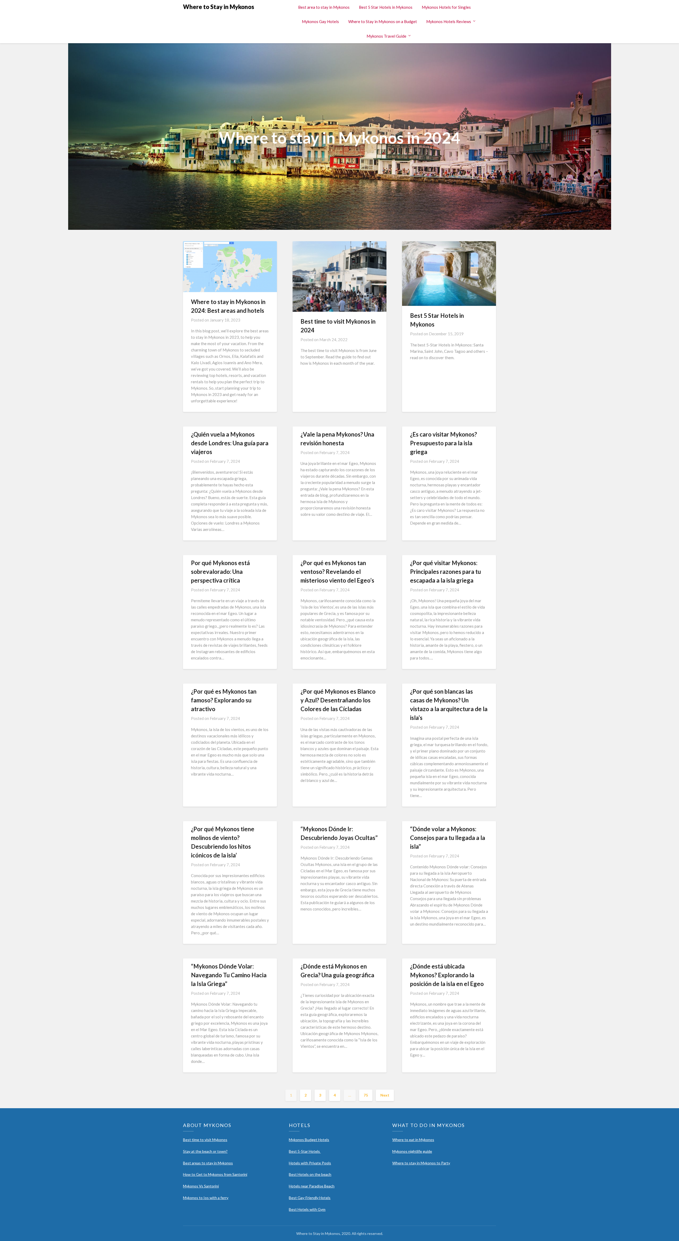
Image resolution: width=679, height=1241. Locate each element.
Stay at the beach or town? (205, 1151)
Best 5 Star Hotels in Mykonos (385, 7)
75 (366, 1095)
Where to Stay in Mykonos (218, 6)
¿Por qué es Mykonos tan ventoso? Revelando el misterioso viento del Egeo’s (337, 571)
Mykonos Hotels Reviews (448, 21)
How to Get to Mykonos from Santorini (215, 1174)
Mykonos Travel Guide (386, 36)
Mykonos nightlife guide (412, 1151)
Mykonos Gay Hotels (320, 21)
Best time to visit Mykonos (205, 1139)
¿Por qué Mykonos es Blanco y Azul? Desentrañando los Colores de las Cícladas (338, 700)
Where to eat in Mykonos (413, 1139)
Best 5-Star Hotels (305, 1151)
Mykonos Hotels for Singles (446, 7)
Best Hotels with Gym (307, 1209)
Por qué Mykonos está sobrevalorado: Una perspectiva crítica (220, 571)
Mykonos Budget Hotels (309, 1139)
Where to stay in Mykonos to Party (421, 1163)
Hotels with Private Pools (310, 1163)
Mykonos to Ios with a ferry (205, 1197)
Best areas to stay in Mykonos (208, 1163)
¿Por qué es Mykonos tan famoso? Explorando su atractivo (223, 700)
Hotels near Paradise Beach (311, 1186)
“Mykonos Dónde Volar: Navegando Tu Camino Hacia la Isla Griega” (229, 975)
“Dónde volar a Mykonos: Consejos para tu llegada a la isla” (447, 837)
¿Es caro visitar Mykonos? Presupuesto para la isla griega (443, 443)
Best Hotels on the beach (310, 1174)
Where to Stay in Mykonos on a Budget (382, 21)
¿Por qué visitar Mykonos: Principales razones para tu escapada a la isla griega (445, 571)
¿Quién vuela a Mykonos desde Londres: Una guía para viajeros (229, 443)
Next (384, 1095)
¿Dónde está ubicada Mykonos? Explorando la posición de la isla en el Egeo (447, 975)
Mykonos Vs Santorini (201, 1186)
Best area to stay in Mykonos (324, 7)
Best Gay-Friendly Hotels (309, 1197)
